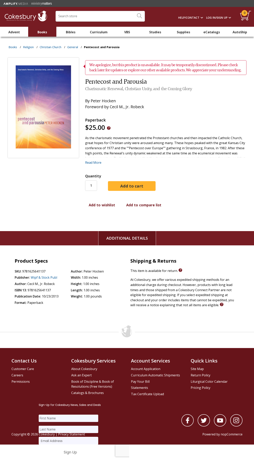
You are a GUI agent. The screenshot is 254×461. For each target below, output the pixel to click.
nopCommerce (231, 434)
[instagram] (236, 425)
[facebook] (187, 425)
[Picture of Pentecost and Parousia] (43, 155)
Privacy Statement (71, 434)
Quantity (93, 176)
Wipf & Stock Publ (44, 277)
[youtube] (220, 425)
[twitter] (204, 425)
